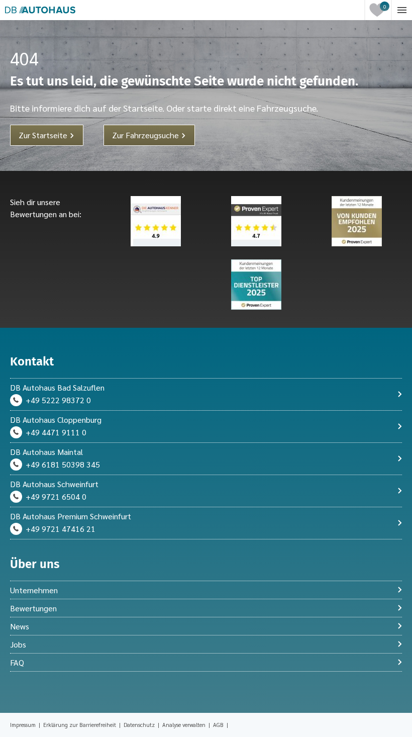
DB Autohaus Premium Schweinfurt (70, 516)
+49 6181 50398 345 (63, 464)
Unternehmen (34, 590)
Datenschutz (140, 724)
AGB (219, 724)
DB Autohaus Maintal (46, 451)
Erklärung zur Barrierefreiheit (80, 724)
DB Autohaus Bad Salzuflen (57, 387)
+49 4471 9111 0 (56, 432)
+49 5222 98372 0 (58, 400)
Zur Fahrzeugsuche (146, 135)
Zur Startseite (44, 135)
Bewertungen (33, 608)
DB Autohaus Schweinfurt (54, 484)
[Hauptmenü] (402, 10)
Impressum (23, 724)
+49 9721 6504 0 (56, 496)
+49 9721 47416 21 (60, 528)
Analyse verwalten (183, 724)
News (19, 626)
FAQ (17, 662)
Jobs (18, 644)
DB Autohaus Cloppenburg (55, 419)
